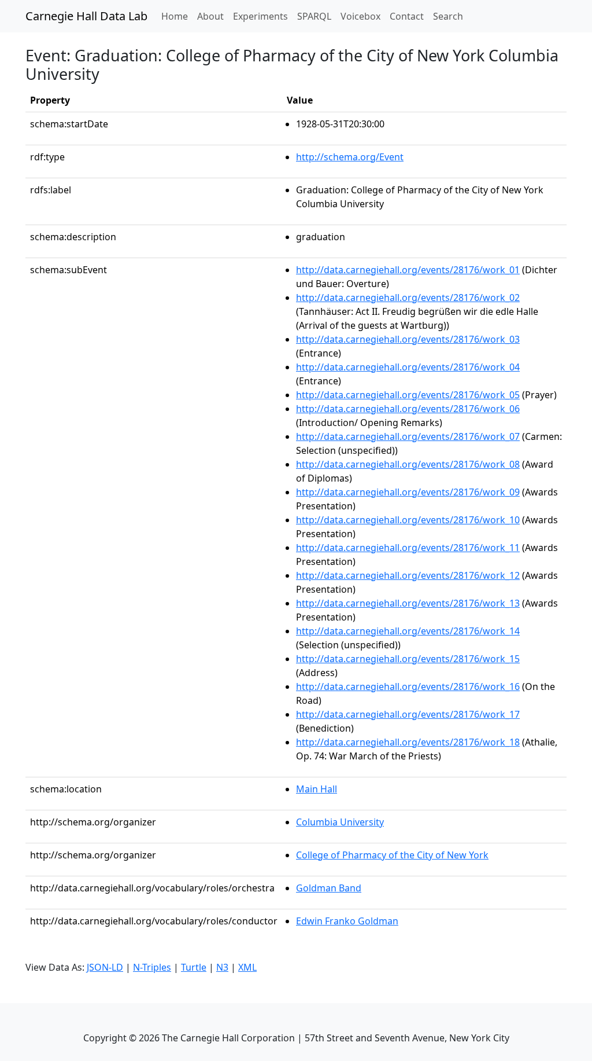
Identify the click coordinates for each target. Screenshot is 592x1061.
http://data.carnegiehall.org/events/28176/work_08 (408, 464)
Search (448, 16)
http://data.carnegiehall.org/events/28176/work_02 (408, 297)
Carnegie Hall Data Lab (86, 16)
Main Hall (316, 789)
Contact (407, 16)
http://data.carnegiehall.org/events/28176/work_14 (408, 631)
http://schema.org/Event (350, 156)
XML (247, 967)
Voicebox (360, 16)
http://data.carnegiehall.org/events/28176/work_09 (408, 492)
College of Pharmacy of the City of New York (392, 855)
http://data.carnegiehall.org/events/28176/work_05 (408, 394)
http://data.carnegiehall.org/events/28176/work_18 (408, 742)
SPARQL (314, 16)
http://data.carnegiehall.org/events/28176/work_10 (408, 519)
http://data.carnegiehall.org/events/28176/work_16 (408, 686)
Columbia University (340, 822)
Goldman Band (328, 888)
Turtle (193, 967)
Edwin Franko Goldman (347, 921)
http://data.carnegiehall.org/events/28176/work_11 (408, 547)
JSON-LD (105, 967)
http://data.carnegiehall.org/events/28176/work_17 (408, 714)
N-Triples (152, 967)
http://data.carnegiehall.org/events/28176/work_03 (408, 339)
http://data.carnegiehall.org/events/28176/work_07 (408, 436)
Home (177, 16)
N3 (222, 967)
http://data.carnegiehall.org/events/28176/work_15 (408, 658)
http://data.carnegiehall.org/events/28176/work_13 (408, 603)
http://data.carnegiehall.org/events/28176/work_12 (408, 575)
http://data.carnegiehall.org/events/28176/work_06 (408, 408)
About (210, 16)
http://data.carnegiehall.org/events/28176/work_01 (408, 269)
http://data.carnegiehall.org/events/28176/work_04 (408, 367)
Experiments (260, 16)
